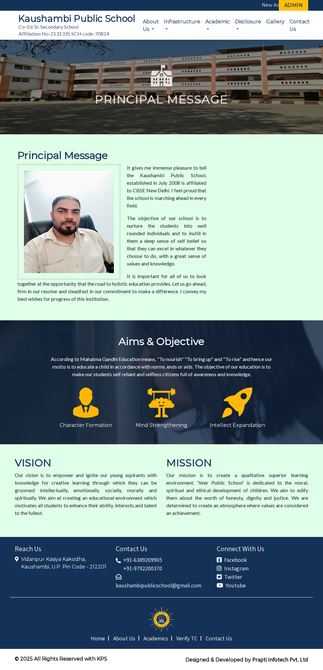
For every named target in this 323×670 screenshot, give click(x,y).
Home (98, 638)
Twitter (233, 576)
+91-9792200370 (142, 568)
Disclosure (248, 22)
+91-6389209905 (142, 559)
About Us (151, 25)
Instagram (236, 568)
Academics (156, 638)
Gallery (275, 22)
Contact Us (300, 25)
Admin (293, 5)
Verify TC (186, 638)
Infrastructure (182, 22)
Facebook (235, 559)
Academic (217, 22)
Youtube (236, 585)
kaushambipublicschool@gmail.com (158, 585)
